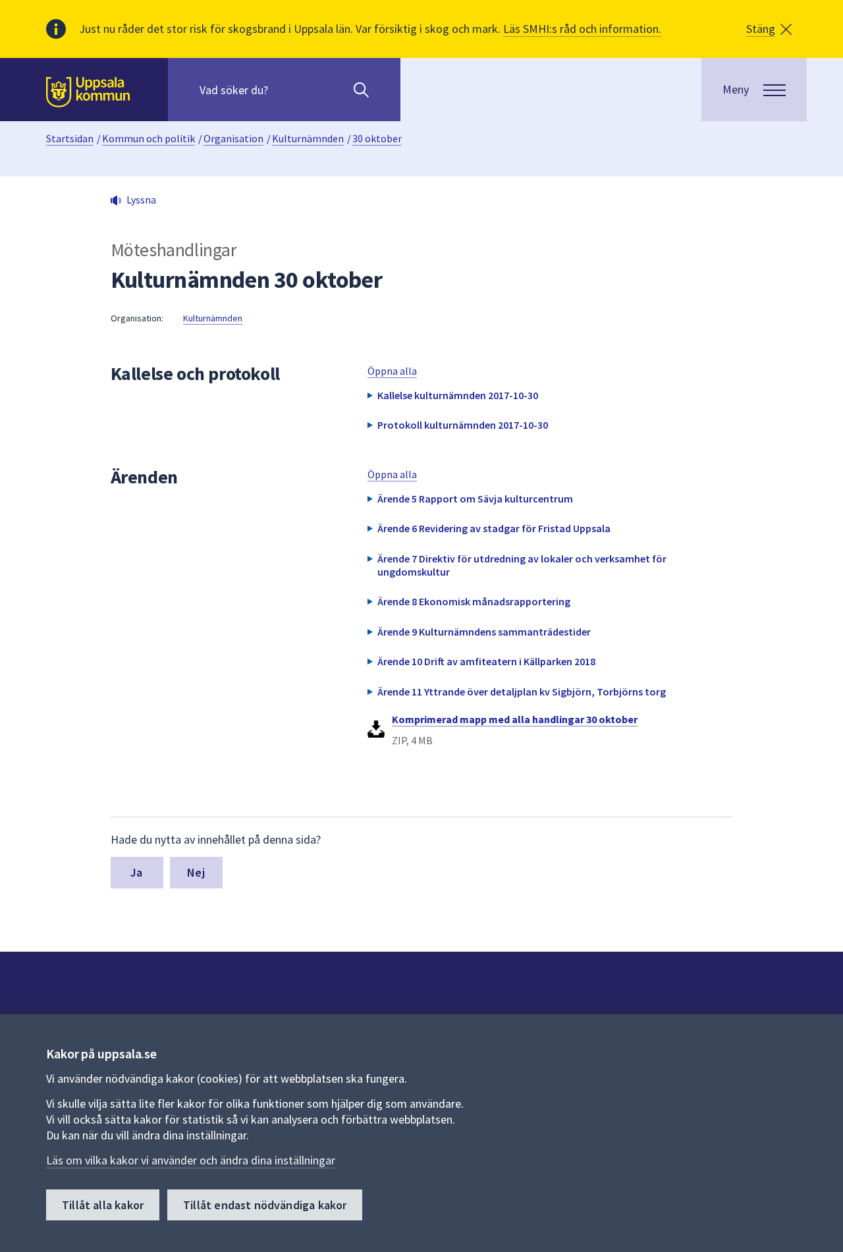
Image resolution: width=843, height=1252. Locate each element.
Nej (196, 872)
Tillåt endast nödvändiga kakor (264, 1204)
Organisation (233, 138)
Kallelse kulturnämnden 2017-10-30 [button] (457, 395)
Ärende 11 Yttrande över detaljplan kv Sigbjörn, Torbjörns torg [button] (521, 691)
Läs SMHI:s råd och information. (582, 28)
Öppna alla (392, 370)
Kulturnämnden (308, 138)
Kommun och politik (148, 138)
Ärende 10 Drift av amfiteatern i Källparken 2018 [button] (486, 661)
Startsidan (70, 138)
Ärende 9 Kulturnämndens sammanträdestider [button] (484, 631)
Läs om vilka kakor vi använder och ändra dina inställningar (190, 1160)
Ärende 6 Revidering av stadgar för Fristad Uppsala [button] (494, 528)
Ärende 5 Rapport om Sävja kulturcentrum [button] (475, 498)
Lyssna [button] (141, 199)
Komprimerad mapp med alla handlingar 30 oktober (515, 719)
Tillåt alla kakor (103, 1204)
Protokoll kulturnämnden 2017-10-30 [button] (462, 424)
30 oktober (377, 138)
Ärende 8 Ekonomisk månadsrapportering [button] (473, 601)
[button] (769, 29)
